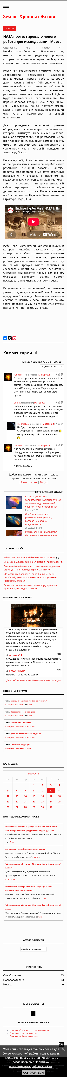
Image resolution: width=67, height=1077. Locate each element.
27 (17, 807)
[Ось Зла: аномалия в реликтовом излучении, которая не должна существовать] (14, 526)
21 (25, 801)
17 (51, 796)
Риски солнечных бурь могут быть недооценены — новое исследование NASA (41, 535)
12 (8, 796)
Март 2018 (33, 773)
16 (42, 796)
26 (8, 807)
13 (17, 796)
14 (25, 796)
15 (34, 796)
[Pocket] (14, 338)
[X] (10, 338)
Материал (44, 374)
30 (42, 807)
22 (34, 801)
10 (51, 790)
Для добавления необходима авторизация (33, 680)
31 (51, 807)
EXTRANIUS (10, 879)
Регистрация (29, 482)
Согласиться (33, 1072)
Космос (46, 47)
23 (42, 801)
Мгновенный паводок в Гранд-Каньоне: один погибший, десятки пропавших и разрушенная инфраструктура (30, 577)
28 (25, 807)
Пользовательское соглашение (23, 1033)
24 (51, 801)
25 (59, 801)
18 (59, 796)
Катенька (31, 726)
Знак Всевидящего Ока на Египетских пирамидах (31, 561)
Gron (12, 842)
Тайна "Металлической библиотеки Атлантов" (30, 557)
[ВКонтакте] (5, 338)
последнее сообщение (14, 705)
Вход (43, 482)
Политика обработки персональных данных (29, 1030)
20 (17, 801)
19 (8, 801)
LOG (29, 748)
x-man (29, 705)
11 (59, 790)
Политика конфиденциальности (24, 1036)
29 (34, 807)
